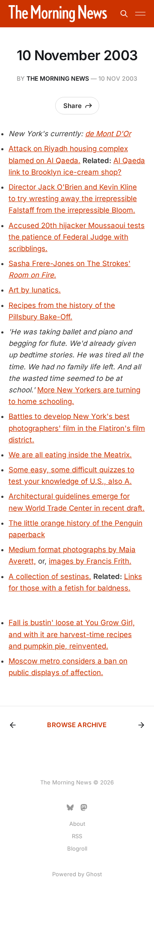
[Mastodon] (83, 807)
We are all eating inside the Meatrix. (70, 454)
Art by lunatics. (35, 290)
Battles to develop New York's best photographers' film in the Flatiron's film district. (77, 428)
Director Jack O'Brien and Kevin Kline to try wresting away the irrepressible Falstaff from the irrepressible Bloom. (73, 198)
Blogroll (77, 848)
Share (72, 106)
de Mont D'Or (108, 133)
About (77, 823)
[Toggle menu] (140, 13)
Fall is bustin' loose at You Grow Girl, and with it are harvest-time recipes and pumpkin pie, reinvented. (72, 634)
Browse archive (77, 725)
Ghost (94, 874)
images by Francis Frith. (90, 561)
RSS (77, 836)
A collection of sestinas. (50, 576)
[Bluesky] (70, 807)
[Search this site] (124, 13)
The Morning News (58, 78)
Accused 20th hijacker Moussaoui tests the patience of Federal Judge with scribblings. (77, 237)
